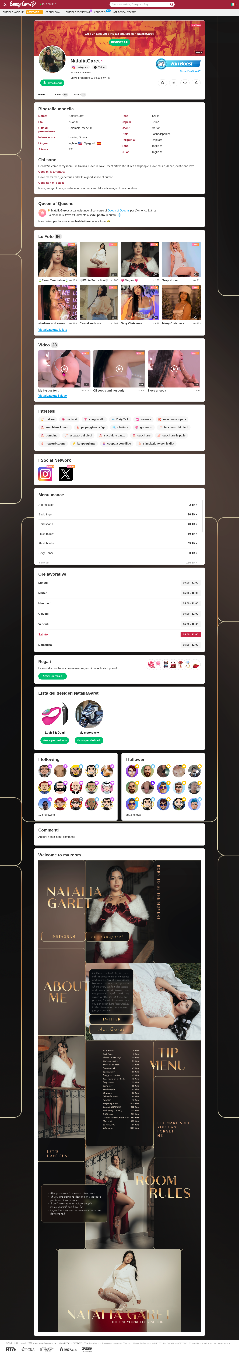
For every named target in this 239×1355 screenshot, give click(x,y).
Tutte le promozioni (78, 12)
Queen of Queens (118, 210)
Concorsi (100, 12)
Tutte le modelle (13, 12)
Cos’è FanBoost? (190, 71)
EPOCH (67, 1343)
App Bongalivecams (124, 12)
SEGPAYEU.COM (80, 1343)
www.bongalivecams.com (45, 1343)
